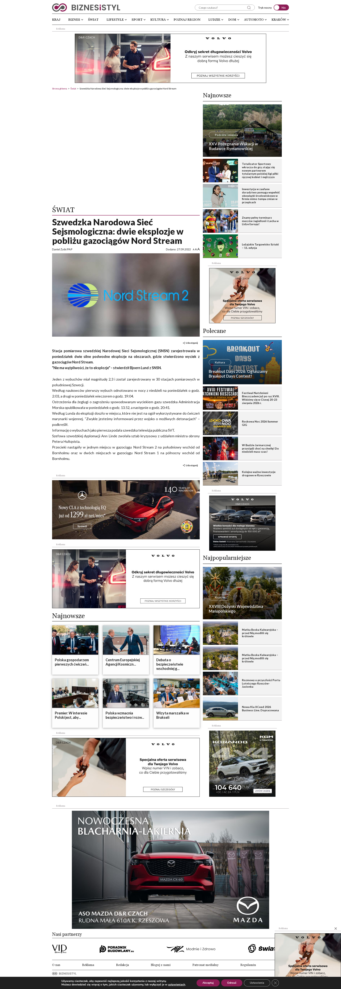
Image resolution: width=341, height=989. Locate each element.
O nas (56, 965)
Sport (137, 20)
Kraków (279, 20)
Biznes (74, 20)
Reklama (88, 965)
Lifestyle (115, 20)
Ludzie (214, 20)
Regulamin (248, 965)
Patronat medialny (205, 965)
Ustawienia (257, 983)
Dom (232, 20)
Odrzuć (231, 983)
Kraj (56, 20)
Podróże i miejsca (226, 135)
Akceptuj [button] (208, 983)
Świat (93, 20)
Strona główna (59, 88)
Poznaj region (187, 20)
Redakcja (122, 965)
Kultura (158, 20)
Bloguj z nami (160, 965)
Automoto (254, 20)
